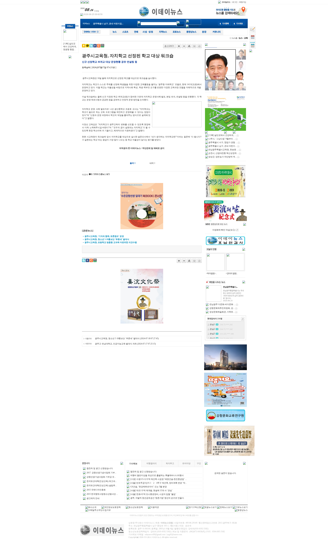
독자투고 (170, 463)
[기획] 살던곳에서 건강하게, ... (222, 135)
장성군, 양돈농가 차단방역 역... (222, 157)
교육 (246, 38)
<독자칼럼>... (211, 273)
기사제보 (133, 463)
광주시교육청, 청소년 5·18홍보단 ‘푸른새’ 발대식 (117, 338)
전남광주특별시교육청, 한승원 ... (108, 24)
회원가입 (242, 2)
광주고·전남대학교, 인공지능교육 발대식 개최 (116, 344)
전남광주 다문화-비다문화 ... (222, 304)
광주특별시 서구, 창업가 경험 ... (222, 142)
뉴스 (240, 38)
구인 (199, 463)
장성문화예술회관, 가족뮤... (222, 312)
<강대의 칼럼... (231, 273)
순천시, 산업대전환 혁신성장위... (223, 153)
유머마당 (186, 463)
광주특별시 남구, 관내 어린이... (222, 146)
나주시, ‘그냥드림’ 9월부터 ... (221, 139)
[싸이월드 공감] (98, 45)
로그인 (234, 2)
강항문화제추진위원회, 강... (222, 308)
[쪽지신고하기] (169, 46)
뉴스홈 (234, 38)
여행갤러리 (151, 463)
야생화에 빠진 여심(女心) (223, 230)
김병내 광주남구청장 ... (220, 77)
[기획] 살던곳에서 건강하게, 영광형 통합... (70, 46)
